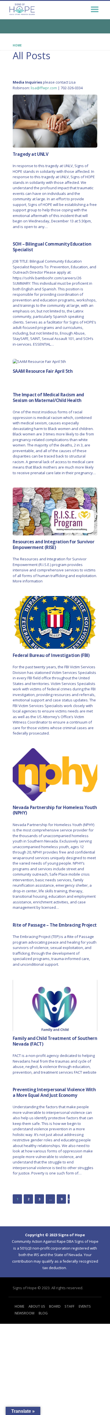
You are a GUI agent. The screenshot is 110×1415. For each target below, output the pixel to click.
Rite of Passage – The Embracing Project (55, 925)
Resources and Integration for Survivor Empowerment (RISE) (53, 544)
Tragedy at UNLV (30, 154)
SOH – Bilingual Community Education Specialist (52, 246)
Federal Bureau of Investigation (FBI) (51, 655)
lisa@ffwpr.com (44, 87)
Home (17, 45)
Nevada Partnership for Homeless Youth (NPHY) (55, 810)
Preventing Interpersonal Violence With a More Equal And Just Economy (54, 1092)
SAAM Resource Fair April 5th (42, 371)
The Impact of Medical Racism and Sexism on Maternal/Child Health (48, 397)
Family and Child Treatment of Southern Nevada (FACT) (55, 1041)
